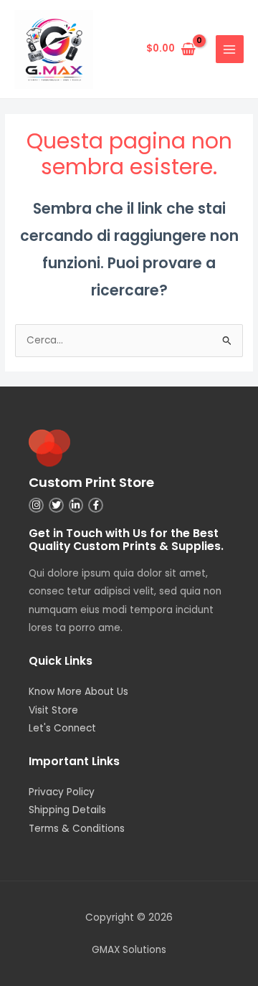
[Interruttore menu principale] (230, 49)
